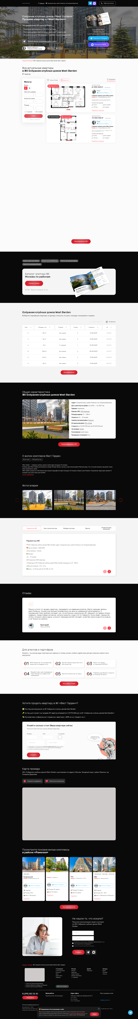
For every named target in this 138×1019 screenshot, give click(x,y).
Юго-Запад (88, 423)
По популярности (111, 81)
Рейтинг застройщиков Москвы (32, 264)
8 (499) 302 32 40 (30, 994)
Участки (105, 974)
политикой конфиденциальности (50, 746)
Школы (87, 528)
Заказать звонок (30, 997)
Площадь (29, 734)
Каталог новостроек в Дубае (31, 261)
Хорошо (94, 1014)
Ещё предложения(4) (69, 907)
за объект (33, 92)
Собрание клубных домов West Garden (102, 95)
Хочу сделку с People (69, 683)
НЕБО (95, 877)
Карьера (58, 977)
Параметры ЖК (32, 528)
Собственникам (60, 970)
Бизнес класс (111, 874)
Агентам (60, 48)
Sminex (82, 429)
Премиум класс (98, 874)
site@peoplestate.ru (105, 1000)
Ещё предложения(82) (81, 241)
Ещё (110, 100)
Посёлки (105, 972)
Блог (57, 974)
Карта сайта (59, 975)
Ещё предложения (69, 372)
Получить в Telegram (100, 38)
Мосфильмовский (28, 877)
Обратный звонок (109, 3)
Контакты (58, 972)
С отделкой (29, 112)
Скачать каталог (34, 283)
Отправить (78, 952)
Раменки (42, 3)
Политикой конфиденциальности (78, 1013)
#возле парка (26, 459)
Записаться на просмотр (56, 781)
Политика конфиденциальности (30, 1004)
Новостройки (75, 974)
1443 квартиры (85, 411)
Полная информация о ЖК (69, 444)
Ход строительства (50, 528)
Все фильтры (112, 321)
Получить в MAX (100, 44)
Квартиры (74, 972)
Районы (73, 970)
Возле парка (26, 874)
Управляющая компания (106, 528)
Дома (104, 970)
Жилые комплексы (76, 975)
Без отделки (39, 112)
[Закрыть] (99, 1009)
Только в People (54, 80)
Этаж (44, 734)
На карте (52, 48)
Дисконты (66, 80)
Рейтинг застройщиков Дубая (69, 261)
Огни (72, 876)
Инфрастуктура (69, 528)
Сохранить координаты (34, 781)
